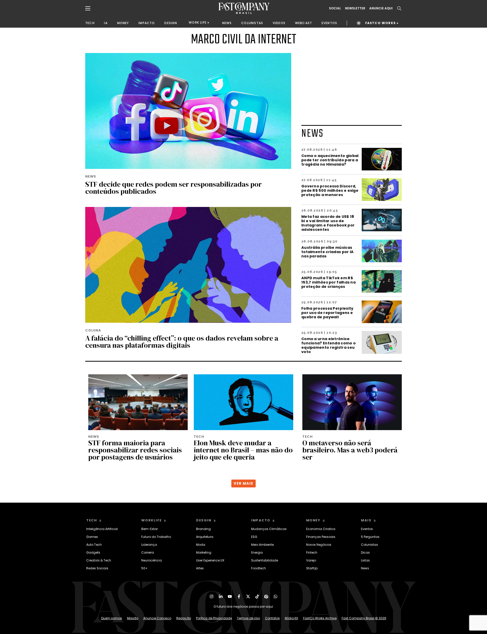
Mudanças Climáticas (269, 529)
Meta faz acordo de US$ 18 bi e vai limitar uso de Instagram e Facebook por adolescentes (328, 223)
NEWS (227, 23)
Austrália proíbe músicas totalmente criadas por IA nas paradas (327, 251)
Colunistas (369, 545)
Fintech (311, 552)
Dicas (365, 552)
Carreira (147, 552)
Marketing (203, 552)
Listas (365, 560)
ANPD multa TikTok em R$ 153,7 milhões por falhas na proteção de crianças (328, 282)
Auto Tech (94, 545)
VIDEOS (279, 23)
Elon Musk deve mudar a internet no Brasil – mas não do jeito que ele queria (243, 450)
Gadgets (93, 552)
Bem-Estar (149, 529)
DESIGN (170, 23)
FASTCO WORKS (380, 23)
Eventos (367, 529)
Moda (200, 545)
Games (92, 537)
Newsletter (355, 8)
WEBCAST (303, 23)
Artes (200, 568)
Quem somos (111, 618)
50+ (144, 568)
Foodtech (258, 568)
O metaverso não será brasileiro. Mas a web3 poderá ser (349, 450)
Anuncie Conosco (157, 618)
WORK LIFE (197, 22)
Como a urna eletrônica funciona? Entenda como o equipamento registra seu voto (328, 345)
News (365, 568)
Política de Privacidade (214, 618)
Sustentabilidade (264, 560)
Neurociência (151, 560)
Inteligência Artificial (102, 529)
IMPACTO (146, 23)
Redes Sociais (97, 568)
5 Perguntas (370, 537)
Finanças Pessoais (320, 537)
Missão (132, 618)
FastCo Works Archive (320, 618)
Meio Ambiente (262, 545)
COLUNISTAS (252, 23)
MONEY (123, 23)
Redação (183, 618)
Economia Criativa (320, 529)
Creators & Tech (98, 560)
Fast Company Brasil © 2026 (364, 618)
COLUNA (93, 330)
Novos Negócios (318, 545)
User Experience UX (210, 560)
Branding (203, 529)
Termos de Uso (248, 618)
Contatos (272, 618)
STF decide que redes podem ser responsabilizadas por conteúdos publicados (173, 187)
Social (335, 8)
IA (105, 23)
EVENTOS (329, 23)
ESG (254, 537)
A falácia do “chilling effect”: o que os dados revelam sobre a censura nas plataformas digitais (181, 341)
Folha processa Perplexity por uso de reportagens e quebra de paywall (327, 312)
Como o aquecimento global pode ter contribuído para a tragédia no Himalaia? (330, 160)
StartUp (312, 568)
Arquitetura (204, 537)
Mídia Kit (291, 618)
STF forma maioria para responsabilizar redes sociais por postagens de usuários (135, 450)
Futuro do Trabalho (156, 537)
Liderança (149, 545)
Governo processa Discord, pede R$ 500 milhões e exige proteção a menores (329, 190)
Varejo (311, 560)
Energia (257, 552)
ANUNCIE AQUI (381, 8)
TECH (90, 23)
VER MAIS (243, 483)
